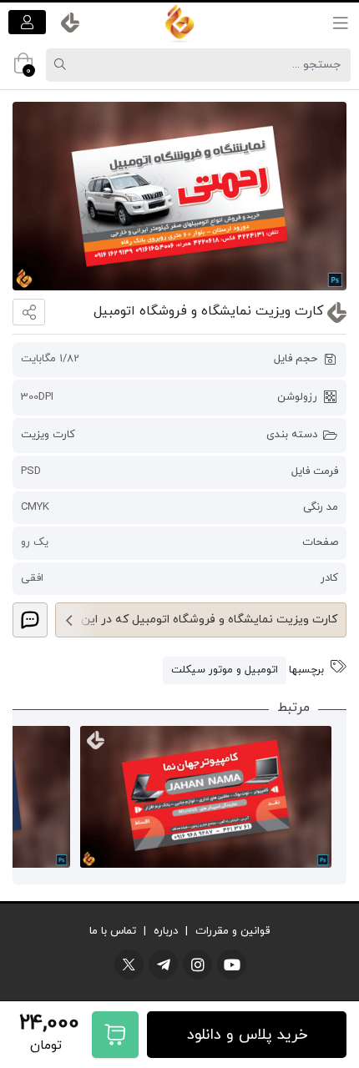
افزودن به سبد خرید (115, 1034)
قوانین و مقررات (232, 931)
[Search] (62, 65)
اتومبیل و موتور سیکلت (224, 670)
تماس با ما (112, 931)
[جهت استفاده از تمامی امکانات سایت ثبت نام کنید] (27, 22)
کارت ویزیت (48, 434)
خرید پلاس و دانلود (247, 1035)
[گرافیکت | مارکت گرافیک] (179, 23)
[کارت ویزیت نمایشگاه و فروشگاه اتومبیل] (179, 196)
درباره (166, 931)
